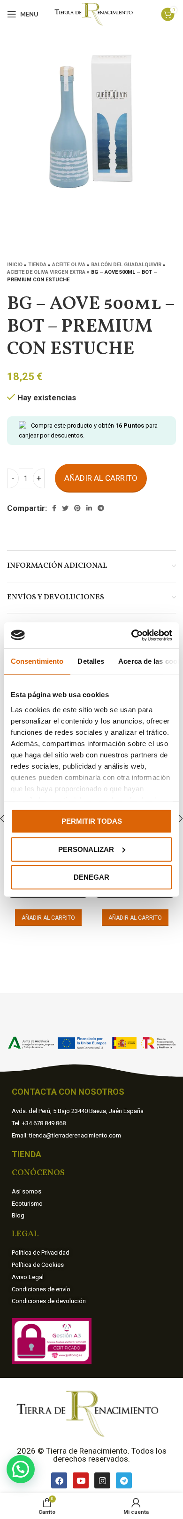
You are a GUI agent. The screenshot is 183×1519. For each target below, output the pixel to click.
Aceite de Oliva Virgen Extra (46, 272)
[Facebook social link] (54, 508)
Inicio (15, 265)
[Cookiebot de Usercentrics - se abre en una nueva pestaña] (131, 635)
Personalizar (86, 849)
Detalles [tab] (90, 661)
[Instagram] (102, 1480)
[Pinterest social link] (77, 508)
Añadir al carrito (100, 478)
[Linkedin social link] (89, 508)
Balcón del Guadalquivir (126, 265)
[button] (21, 1469)
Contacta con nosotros (68, 1092)
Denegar (91, 877)
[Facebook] (59, 1480)
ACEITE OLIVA (68, 265)
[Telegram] (124, 1480)
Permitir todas (91, 821)
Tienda (37, 265)
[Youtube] (81, 1480)
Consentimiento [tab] (37, 661)
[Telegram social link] (101, 508)
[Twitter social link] (65, 508)
